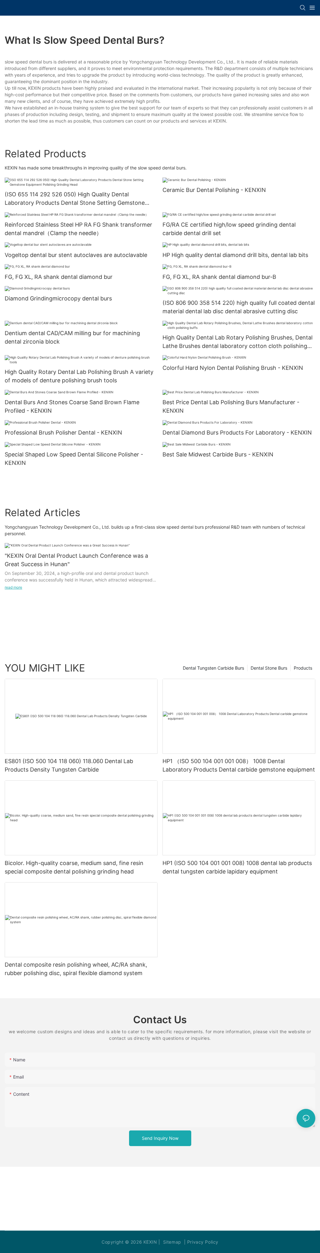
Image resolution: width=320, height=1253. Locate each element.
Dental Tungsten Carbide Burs (213, 668)
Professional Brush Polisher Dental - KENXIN (63, 432)
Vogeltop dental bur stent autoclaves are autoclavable (76, 255)
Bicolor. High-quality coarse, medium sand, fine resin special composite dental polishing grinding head (74, 867)
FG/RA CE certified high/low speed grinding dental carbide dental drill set (229, 228)
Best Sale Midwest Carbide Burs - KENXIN (217, 454)
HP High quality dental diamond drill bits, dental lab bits (235, 255)
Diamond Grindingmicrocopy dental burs (58, 298)
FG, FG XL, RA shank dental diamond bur (58, 277)
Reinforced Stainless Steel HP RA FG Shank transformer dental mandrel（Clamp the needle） (78, 228)
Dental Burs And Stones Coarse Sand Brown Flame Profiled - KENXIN (72, 406)
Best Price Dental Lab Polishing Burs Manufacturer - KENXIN (230, 406)
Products (303, 668)
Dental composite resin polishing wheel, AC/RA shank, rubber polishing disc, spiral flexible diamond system (76, 968)
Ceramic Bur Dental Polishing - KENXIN (214, 190)
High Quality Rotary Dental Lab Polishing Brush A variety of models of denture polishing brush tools (79, 376)
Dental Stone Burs (269, 668)
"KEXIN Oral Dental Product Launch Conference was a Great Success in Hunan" (76, 559)
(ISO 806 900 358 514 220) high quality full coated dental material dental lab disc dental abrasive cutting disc (238, 307)
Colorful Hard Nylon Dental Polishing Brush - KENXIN (232, 368)
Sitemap (171, 1242)
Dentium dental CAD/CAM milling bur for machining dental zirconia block (72, 337)
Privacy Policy (202, 1242)
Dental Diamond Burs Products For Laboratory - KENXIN (237, 432)
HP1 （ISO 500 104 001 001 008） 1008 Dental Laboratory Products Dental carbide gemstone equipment (238, 765)
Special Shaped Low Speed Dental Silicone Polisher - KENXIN (74, 458)
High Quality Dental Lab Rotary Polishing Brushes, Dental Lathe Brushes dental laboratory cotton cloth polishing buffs (237, 342)
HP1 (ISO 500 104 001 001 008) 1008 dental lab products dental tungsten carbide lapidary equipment (237, 867)
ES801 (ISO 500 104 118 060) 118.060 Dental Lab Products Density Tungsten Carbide (69, 765)
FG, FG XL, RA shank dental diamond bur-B (219, 277)
